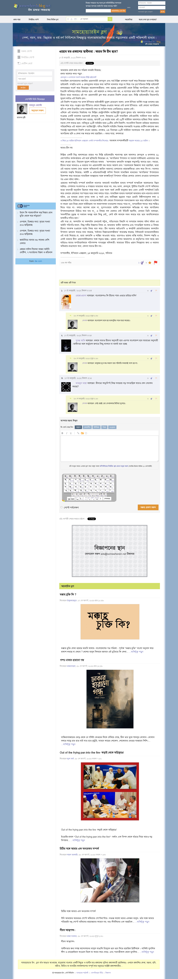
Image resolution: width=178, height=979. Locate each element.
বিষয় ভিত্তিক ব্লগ (52, 19)
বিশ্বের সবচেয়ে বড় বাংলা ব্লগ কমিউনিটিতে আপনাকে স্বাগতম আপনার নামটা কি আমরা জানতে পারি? (103, 4)
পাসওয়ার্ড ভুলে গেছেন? (145, 12)
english (112, 427)
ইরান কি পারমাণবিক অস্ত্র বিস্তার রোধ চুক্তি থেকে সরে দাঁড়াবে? (36, 214)
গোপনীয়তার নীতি (97, 973)
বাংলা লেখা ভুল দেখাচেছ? (148, 19)
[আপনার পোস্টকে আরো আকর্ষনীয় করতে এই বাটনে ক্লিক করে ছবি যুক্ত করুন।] (82, 432)
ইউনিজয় (96, 427)
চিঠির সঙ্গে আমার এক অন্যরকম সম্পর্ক (79, 848)
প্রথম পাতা (16, 19)
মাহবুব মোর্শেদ (35, 105)
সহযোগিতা (128, 19)
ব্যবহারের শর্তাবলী (82, 973)
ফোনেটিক (87, 427)
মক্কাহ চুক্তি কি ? (68, 594)
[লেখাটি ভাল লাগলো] (142, 263)
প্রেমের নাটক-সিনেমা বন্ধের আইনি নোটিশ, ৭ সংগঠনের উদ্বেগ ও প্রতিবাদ (36, 251)
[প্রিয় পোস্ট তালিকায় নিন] (150, 263)
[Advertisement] (34, 161)
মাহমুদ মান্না (81, 383)
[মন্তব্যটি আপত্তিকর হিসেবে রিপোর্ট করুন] (156, 291)
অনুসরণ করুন (37, 110)
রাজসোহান (71, 666)
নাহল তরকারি (72, 854)
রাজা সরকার (72, 936)
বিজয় (104, 427)
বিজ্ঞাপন (108, 973)
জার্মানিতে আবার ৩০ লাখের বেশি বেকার (34, 241)
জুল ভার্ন (70, 758)
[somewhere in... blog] (32, 7)
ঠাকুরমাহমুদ (72, 600)
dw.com (38, 261)
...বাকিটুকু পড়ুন (136, 651)
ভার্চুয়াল (78, 427)
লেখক (84, 320)
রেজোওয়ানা (81, 295)
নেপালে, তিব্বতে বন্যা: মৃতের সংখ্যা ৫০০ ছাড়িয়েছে (35, 223)
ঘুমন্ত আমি (80, 340)
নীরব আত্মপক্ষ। (67, 930)
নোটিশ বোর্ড (26, 63)
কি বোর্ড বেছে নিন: (67, 427)
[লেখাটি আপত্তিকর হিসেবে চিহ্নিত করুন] (155, 263)
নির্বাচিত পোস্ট (34, 19)
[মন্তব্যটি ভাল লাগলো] (151, 291)
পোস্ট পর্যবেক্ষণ (71, 507)
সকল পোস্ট (26, 51)
